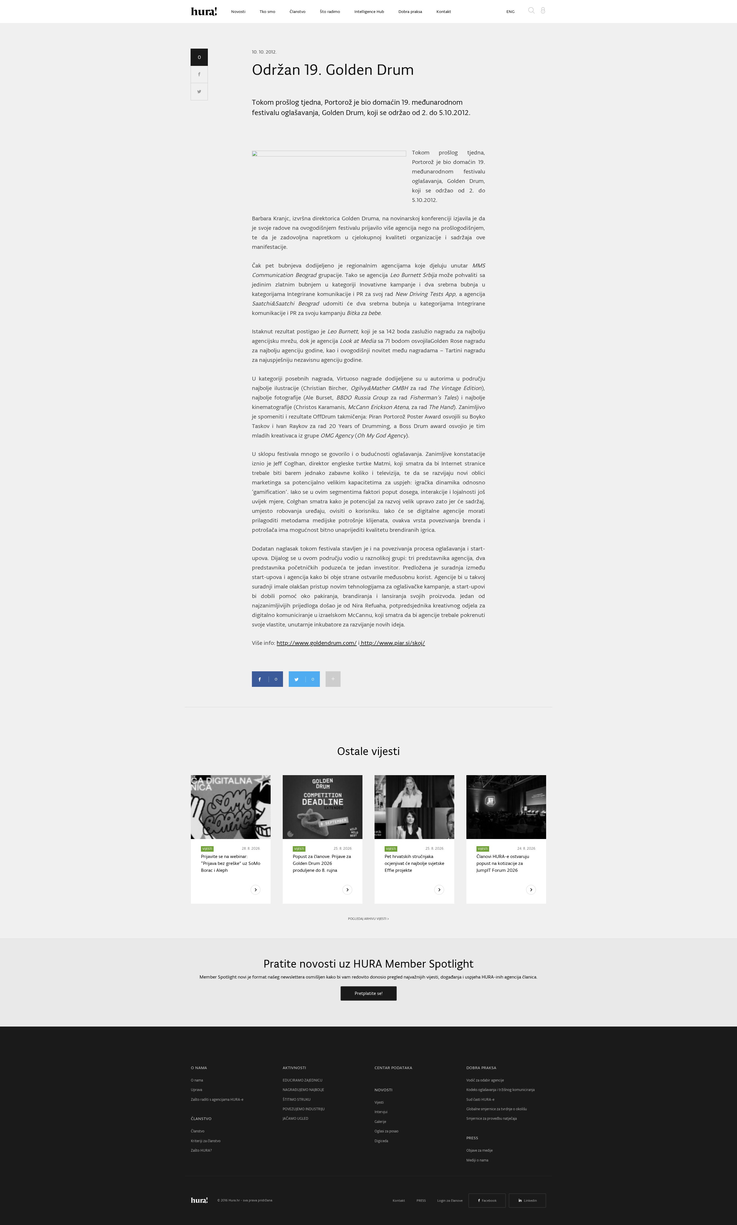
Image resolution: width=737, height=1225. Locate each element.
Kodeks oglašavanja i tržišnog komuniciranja (500, 1090)
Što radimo (330, 11)
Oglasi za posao (386, 1131)
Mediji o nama (477, 1160)
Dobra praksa (410, 11)
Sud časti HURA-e (480, 1099)
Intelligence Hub (369, 11)
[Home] (204, 11)
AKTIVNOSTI (294, 1067)
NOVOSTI (383, 1089)
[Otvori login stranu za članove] (543, 10)
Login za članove (450, 1201)
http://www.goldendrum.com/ (317, 643)
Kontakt (443, 11)
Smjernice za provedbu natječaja (491, 1118)
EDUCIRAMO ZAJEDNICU (302, 1080)
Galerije (380, 1121)
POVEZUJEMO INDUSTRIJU (304, 1109)
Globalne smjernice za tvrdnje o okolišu (496, 1109)
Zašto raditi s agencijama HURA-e (217, 1099)
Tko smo (267, 11)
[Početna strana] (203, 1200)
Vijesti (379, 1102)
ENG (510, 11)
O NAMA (199, 1067)
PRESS (472, 1137)
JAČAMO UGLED (295, 1118)
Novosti (238, 11)
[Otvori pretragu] (532, 11)
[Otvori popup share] (333, 679)
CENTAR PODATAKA (393, 1067)
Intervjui (381, 1112)
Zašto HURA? (201, 1150)
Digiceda (381, 1141)
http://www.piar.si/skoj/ (392, 643)
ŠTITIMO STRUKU (297, 1099)
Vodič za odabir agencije (485, 1080)
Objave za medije (479, 1150)
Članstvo (297, 11)
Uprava (196, 1090)
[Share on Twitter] (199, 91)
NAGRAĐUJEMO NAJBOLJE (303, 1090)
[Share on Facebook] (199, 74)
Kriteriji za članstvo (206, 1141)
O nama (197, 1080)
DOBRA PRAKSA (481, 1067)
